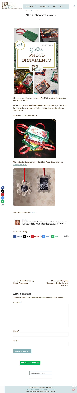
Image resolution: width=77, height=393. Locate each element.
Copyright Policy (52, 389)
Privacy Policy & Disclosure (32, 389)
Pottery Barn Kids (19, 165)
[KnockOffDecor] (12, 6)
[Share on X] (2, 191)
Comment (17, 302)
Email (16, 341)
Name (16, 331)
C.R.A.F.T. (34, 212)
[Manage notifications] (73, 390)
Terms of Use (43, 389)
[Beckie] (17, 222)
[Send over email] (2, 201)
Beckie (41, 19)
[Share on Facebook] (2, 187)
